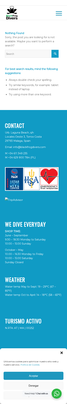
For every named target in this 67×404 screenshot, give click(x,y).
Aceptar (33, 375)
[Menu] (57, 13)
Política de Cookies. (30, 364)
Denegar (34, 385)
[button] (61, 353)
